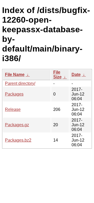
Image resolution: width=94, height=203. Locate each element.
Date (76, 74)
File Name (15, 74)
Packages (14, 94)
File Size (57, 74)
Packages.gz (17, 125)
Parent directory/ (20, 83)
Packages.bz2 (18, 140)
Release (13, 109)
